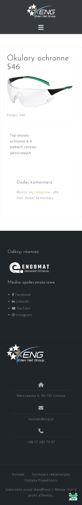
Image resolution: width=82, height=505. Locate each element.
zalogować (42, 192)
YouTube (23, 308)
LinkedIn (22, 301)
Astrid (72, 489)
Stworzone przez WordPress (28, 489)
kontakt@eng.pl (41, 419)
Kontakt (18, 474)
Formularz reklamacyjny (51, 474)
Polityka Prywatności (41, 480)
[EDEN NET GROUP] (39, 355)
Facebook (22, 294)
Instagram (23, 315)
